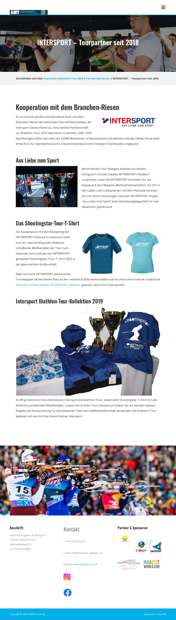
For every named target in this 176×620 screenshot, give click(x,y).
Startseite (50, 78)
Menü (163, 7)
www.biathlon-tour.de (86, 564)
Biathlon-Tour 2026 (71, 78)
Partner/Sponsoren (98, 78)
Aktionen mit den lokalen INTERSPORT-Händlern (48, 285)
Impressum (150, 614)
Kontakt (162, 614)
